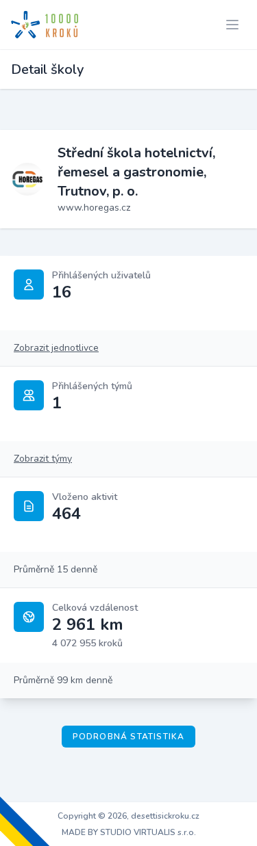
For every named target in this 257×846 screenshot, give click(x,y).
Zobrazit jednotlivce (56, 347)
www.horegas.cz (94, 207)
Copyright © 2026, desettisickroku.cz (128, 815)
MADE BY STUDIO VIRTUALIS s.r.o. (129, 832)
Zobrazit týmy (43, 458)
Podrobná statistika (129, 736)
